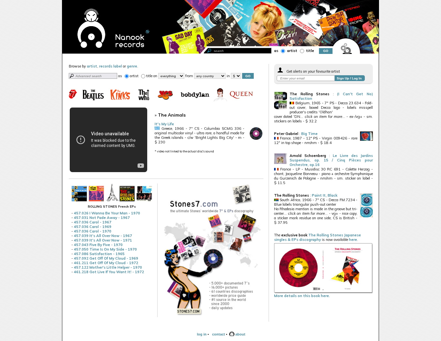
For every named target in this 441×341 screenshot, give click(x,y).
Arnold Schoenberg (308, 155)
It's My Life (164, 124)
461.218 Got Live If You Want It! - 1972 (109, 272)
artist (291, 50)
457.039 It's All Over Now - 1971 (103, 240)
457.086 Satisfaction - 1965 (99, 254)
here (353, 239)
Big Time (309, 133)
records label (110, 66)
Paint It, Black (324, 195)
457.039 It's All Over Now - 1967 (103, 235)
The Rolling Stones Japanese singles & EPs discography (317, 237)
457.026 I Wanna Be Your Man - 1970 (107, 213)
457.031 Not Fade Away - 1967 (102, 217)
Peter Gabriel (286, 133)
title (309, 50)
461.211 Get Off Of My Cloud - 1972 (106, 263)
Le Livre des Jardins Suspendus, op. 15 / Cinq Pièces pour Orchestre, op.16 (331, 160)
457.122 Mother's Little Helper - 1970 (108, 267)
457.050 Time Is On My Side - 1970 (105, 249)
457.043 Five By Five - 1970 (98, 245)
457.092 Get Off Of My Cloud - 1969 (106, 258)
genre (132, 66)
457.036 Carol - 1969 (92, 226)
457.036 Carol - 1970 (92, 231)
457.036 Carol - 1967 (92, 222)
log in (202, 334)
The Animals (172, 115)
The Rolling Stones (309, 94)
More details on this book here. (302, 296)
